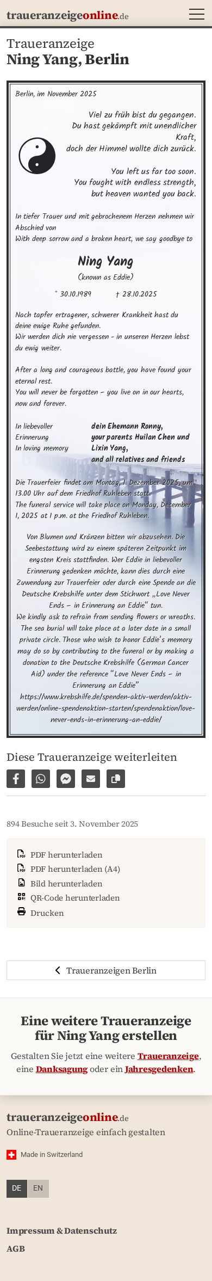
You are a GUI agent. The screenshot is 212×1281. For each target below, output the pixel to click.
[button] (194, 15)
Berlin (107, 59)
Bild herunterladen (65, 883)
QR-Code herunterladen (74, 897)
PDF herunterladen (65, 854)
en (38, 1188)
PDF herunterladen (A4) (74, 868)
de (16, 1188)
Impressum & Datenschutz (61, 1230)
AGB (15, 1248)
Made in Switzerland (52, 1154)
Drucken (46, 912)
